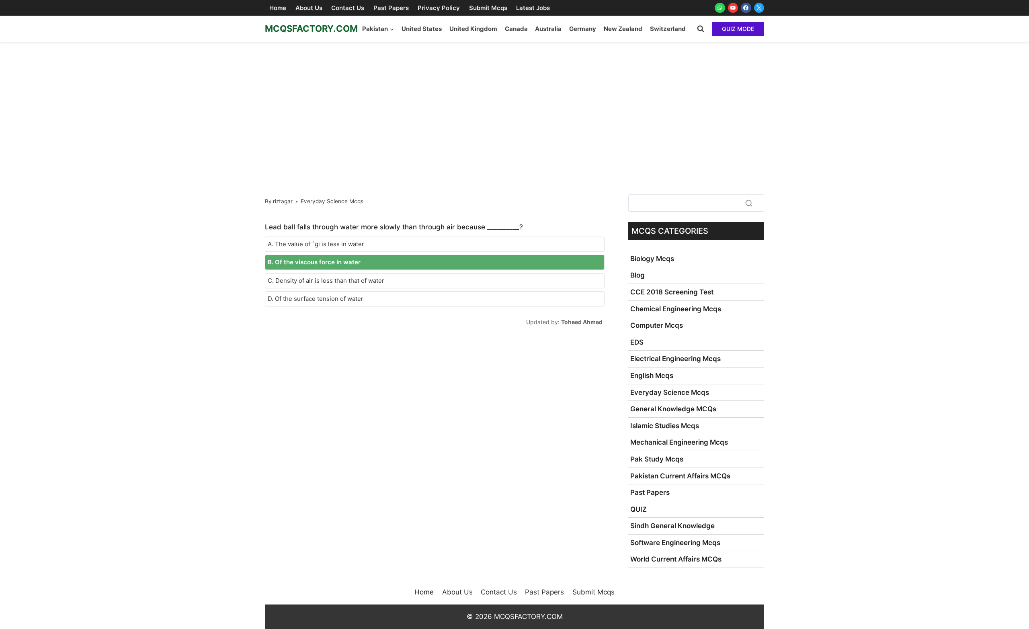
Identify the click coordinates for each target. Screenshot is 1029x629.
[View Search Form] (700, 29)
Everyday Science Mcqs (332, 201)
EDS (637, 342)
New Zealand (623, 29)
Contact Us (347, 8)
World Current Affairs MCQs (676, 559)
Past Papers (391, 8)
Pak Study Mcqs (656, 459)
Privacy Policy (439, 8)
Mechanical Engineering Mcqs (679, 442)
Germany (582, 29)
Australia (548, 29)
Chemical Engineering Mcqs (675, 309)
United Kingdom (473, 29)
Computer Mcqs (656, 325)
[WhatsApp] (720, 8)
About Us (308, 8)
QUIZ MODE (738, 28)
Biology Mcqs (652, 259)
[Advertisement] (514, 102)
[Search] (749, 203)
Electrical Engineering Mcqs (675, 359)
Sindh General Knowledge (672, 526)
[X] (759, 8)
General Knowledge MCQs (673, 409)
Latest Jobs (533, 8)
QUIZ (638, 509)
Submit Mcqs (488, 8)
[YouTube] (733, 8)
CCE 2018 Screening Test (671, 292)
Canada (516, 29)
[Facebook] (746, 8)
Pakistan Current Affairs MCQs (680, 476)
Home (277, 8)
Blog (637, 275)
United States (422, 29)
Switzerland (668, 29)
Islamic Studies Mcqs (664, 426)
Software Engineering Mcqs (675, 543)
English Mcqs (651, 376)
